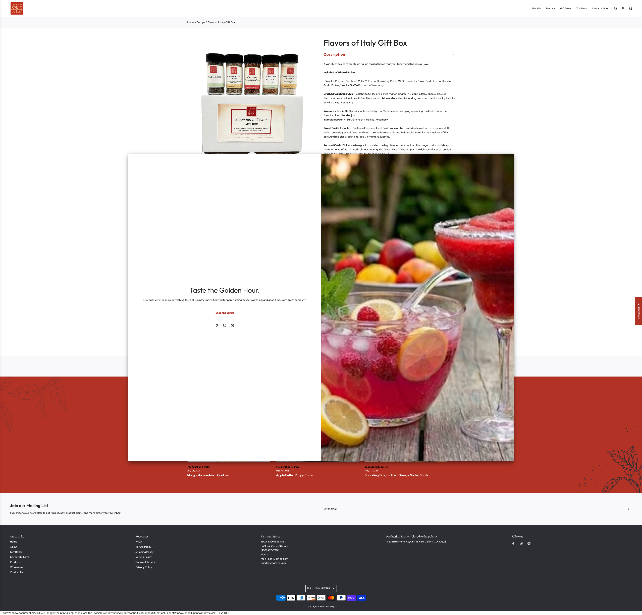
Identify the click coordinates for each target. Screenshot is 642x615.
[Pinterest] (232, 325)
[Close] (507, 159)
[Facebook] (217, 325)
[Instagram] (224, 325)
